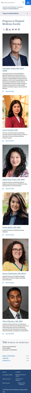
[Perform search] (23, 2)
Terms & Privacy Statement (19, 379)
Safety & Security (6, 379)
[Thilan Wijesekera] (15, 302)
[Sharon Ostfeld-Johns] (15, 255)
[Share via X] (4, 29)
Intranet (4, 372)
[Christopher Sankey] (15, 50)
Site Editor (18, 372)
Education (20, 7)
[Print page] (19, 29)
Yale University (6, 383)
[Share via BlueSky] (13, 29)
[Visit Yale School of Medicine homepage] (15, 343)
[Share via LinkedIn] (10, 29)
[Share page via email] (16, 29)
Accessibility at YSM (7, 375)
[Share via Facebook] (7, 29)
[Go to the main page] (9, 2)
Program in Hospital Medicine (10, 8)
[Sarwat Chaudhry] (15, 111)
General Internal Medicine (9, 7)
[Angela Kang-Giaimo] (15, 161)
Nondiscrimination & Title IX (21, 375)
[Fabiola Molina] (15, 208)
